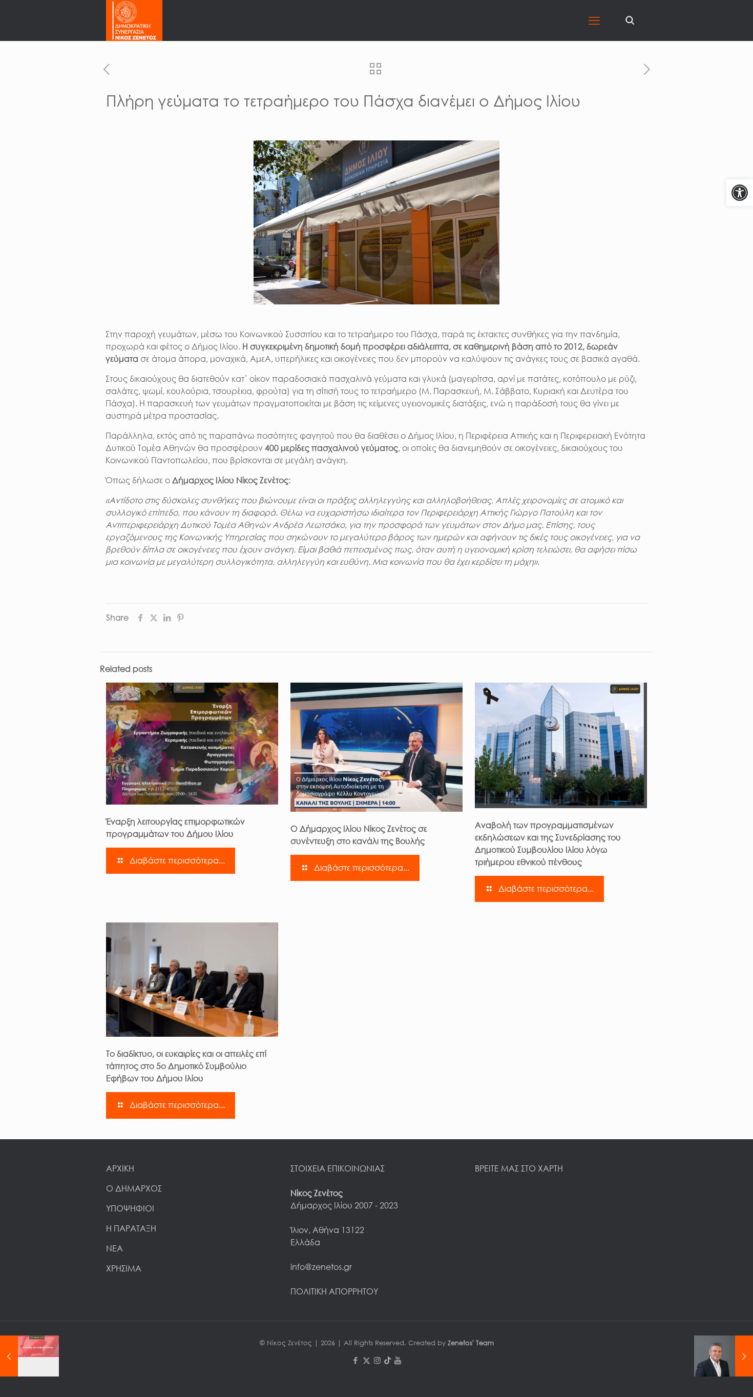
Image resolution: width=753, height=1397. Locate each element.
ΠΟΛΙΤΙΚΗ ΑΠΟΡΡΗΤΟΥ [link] (334, 1291)
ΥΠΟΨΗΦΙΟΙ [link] (130, 1208)
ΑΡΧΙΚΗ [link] (120, 1168)
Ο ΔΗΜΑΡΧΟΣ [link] (134, 1188)
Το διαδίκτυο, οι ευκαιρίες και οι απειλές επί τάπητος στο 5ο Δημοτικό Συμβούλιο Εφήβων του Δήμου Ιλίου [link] (186, 1066)
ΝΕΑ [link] (114, 1248)
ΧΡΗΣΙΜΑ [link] (123, 1268)
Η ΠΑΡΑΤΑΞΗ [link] (131, 1228)
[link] (739, 192)
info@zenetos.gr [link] (321, 1267)
